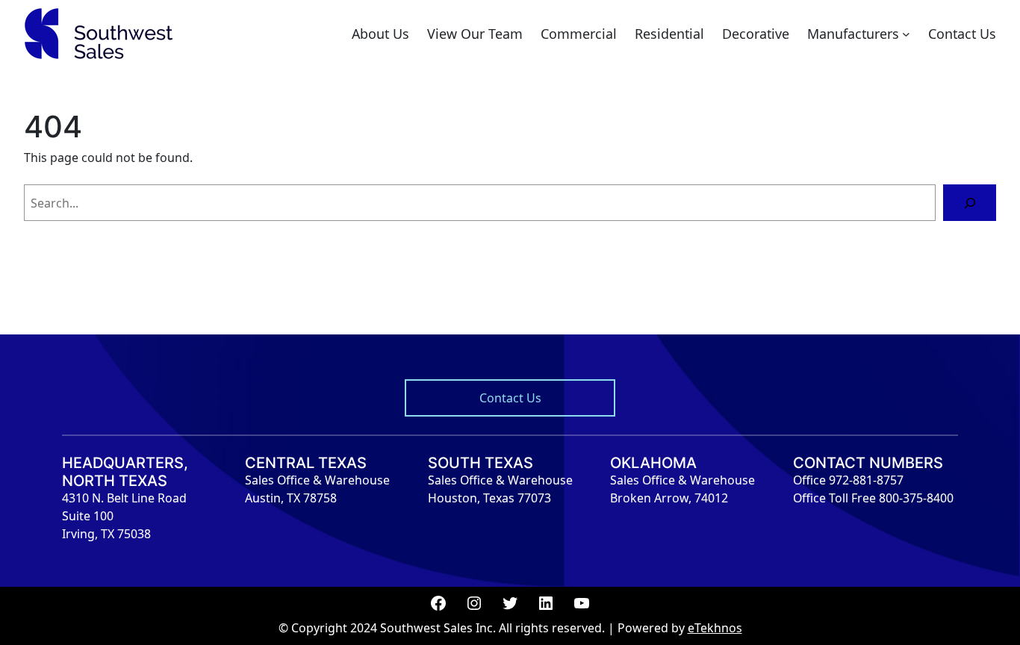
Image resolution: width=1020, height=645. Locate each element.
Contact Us (510, 398)
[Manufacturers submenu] (906, 34)
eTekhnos (715, 628)
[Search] (969, 202)
